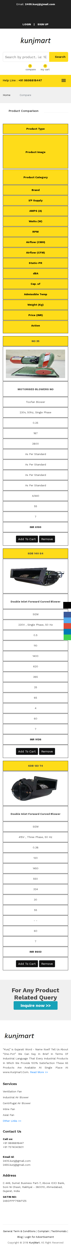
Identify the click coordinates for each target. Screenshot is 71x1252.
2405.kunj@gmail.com (40, 4)
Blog (20, 1237)
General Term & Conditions (19, 1231)
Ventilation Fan (12, 1091)
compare (31, 69)
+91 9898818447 (29, 80)
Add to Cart (27, 539)
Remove (47, 539)
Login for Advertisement (39, 1237)
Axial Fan (8, 1114)
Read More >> (39, 1072)
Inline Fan (9, 1109)
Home (6, 94)
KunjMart (34, 1242)
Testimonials (59, 1231)
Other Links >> (12, 1120)
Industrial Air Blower (16, 1097)
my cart (45, 69)
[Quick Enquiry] (67, 605)
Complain (43, 1231)
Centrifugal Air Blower (17, 1103)
